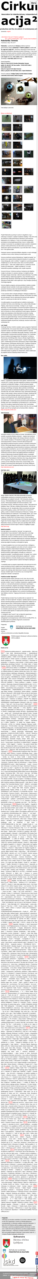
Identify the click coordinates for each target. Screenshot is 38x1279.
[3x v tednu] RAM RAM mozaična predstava (21, 787)
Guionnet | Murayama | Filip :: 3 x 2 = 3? (19, 827)
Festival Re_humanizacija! (7, 898)
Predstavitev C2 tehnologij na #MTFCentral (12, 1108)
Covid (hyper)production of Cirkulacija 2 (17, 926)
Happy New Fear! (31, 1117)
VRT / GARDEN (32, 697)
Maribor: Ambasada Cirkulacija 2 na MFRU (12, 1033)
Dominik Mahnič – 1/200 (29, 969)
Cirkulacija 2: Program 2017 (25, 1064)
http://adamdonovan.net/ (7, 467)
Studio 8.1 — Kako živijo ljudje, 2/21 (10, 904)
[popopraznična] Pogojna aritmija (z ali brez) (13, 789)
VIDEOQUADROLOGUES (31, 666)
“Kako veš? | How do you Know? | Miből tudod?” (19, 704)
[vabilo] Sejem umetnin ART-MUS (17, 711)
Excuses (13, 786)
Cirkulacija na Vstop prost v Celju (16, 1171)
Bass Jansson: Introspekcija (16, 678)
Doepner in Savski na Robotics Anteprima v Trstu (18, 1029)
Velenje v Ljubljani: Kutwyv (8, 1020)
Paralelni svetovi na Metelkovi (28, 1153)
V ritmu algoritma (27, 707)
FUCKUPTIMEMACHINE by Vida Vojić (11, 824)
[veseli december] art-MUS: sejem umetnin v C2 (13, 808)
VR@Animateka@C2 (31, 673)
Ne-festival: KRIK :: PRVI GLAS (14, 773)
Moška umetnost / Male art (21, 1182)
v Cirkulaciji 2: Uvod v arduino (13, 1148)
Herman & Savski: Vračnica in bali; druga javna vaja (22, 1080)
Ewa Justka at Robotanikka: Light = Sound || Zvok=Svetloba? (20, 38)
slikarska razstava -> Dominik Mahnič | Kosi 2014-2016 (21, 1075)
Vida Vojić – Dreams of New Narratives (25, 975)
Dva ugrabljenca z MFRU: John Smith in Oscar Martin (23, 1126)
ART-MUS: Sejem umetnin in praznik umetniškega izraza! (16, 753)
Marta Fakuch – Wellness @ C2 (18, 882)
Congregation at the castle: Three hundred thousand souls (16, 986)
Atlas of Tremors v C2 (7, 1089)
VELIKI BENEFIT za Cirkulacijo (19, 797)
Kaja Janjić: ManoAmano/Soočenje (16, 653)
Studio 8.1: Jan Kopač (30, 862)
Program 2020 (5, 953)
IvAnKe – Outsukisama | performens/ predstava (14, 971)
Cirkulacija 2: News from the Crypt (19, 953)
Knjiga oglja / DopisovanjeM (20, 1038)
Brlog (31, 1202)
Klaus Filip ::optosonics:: (13, 1035)
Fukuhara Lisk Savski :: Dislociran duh (19, 815)
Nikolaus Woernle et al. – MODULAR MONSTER (14, 960)
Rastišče (19, 744)
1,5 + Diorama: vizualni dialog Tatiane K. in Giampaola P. (21, 888)
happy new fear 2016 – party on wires (23, 1102)
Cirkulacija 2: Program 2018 (13, 1026)
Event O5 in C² (30, 1095)
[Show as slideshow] (6, 113)
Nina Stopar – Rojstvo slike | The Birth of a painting (15, 831)
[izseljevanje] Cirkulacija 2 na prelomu (12, 957)
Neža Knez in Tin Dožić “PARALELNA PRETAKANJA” (22, 777)
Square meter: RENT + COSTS (16, 922)
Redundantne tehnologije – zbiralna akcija (25, 1157)
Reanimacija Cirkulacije (7, 1208)
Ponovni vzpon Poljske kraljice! (18, 1040)
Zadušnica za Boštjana (16, 698)
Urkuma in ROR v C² (23, 1097)
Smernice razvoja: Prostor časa (14, 1122)
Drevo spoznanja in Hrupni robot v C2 (23, 1149)
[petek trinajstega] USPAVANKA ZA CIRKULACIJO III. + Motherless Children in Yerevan (19, 709)
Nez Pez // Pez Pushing (29, 1031)
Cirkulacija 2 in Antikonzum (8, 1186)
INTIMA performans (30, 678)
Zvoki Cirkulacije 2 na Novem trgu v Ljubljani (23, 1160)
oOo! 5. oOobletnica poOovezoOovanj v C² (19, 1017)
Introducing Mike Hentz (17, 1095)
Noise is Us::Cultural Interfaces (28, 1111)
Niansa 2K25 (4, 698)
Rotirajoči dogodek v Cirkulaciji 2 (10, 1204)
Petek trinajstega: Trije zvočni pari (20, 1011)
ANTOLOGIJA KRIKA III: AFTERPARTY (16, 667)
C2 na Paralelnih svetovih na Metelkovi (20, 1166)
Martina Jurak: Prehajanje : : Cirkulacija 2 (22, 869)
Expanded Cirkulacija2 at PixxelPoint (11, 1162)
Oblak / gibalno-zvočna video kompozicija (13, 849)
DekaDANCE (18, 1091)
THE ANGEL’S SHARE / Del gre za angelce (12, 778)
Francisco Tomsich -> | (27, 951)
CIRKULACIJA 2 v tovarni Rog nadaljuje (25, 1208)
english (9, 31)
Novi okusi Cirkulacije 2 (21, 1195)
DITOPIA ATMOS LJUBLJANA (10, 707)
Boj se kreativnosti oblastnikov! (9, 1209)
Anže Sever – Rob (19, 1008)
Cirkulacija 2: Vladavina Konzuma (10, 1188)
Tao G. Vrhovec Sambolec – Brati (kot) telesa (13, 895)
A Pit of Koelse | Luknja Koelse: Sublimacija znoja (22, 1018)
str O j (34, 684)
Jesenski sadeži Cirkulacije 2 (25, 1164)
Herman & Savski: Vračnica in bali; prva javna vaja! (14, 1086)
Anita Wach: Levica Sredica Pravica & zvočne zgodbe (16, 860)
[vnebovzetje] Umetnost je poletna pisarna (26, 728)
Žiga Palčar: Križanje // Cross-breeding (11, 680)
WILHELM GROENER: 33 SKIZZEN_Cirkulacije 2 (15, 729)
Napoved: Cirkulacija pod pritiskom (15, 1193)
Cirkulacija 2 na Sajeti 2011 (8, 1155)
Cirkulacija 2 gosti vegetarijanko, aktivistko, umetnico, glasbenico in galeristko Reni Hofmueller (19, 1176)
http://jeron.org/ (5, 526)
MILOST (28, 733)
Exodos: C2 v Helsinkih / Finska (22, 1002)
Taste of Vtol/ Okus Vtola (21, 1133)
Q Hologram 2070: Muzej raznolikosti (15, 935)
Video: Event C (18, 1198)
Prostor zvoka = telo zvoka (28, 1184)
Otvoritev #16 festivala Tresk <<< (19, 700)
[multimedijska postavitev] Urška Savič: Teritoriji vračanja (18, 737)
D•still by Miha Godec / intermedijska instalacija (23, 806)
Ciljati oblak (4, 678)
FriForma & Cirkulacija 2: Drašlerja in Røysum (24, 858)
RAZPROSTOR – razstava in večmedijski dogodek (14, 977)
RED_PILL (29, 702)
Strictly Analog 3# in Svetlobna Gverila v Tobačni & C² (15, 1113)
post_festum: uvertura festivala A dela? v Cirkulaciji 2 (20, 942)
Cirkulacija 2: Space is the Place (9, 1158)
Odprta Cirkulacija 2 (12, 1191)
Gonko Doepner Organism (26, 906)
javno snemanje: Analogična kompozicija (16, 1180)
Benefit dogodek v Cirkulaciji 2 (18, 702)
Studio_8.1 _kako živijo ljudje (22, 948)
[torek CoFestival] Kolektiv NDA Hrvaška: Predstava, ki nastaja (19, 760)
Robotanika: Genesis (9, 41)
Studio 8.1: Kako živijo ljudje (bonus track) (19, 884)
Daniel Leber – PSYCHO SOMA (9, 726)
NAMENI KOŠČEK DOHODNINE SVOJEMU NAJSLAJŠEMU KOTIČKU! (19, 706)
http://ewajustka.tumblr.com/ (8, 409)
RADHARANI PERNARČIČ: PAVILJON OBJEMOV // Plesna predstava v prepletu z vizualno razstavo (19, 682)
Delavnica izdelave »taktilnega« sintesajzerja (12, 673)
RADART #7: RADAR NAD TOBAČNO (15, 1071)
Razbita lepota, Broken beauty (28, 1206)
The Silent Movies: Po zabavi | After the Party (18, 715)
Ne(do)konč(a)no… (14, 991)
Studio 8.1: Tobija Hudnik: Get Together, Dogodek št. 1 (23, 848)
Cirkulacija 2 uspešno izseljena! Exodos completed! (23, 955)
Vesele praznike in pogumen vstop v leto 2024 (24, 751)
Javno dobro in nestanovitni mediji (27, 829)
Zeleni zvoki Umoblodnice (29, 907)
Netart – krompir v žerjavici (24, 1186)
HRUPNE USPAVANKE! (17, 666)
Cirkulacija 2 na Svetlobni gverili (25, 1155)
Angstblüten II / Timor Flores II (27, 958)
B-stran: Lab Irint (16, 969)
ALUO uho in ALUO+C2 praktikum (22, 989)
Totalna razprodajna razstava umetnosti (20, 1200)
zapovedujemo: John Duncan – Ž (14, 897)
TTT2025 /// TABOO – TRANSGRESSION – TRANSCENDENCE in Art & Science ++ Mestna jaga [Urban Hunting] (19, 689)
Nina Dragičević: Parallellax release (11, 1082)
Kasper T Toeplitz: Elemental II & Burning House (14, 864)
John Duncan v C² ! (6, 1077)
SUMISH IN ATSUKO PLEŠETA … (16, 733)
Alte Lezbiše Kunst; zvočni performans (15, 1028)
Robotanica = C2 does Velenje (28, 1084)
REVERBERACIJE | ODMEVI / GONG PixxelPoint (24, 677)
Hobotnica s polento (23, 1202)
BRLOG (23, 1204)
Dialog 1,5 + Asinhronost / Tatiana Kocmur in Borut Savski (22, 893)
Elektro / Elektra (31, 1193)
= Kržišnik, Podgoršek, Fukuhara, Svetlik (25, 724)
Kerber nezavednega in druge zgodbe (21, 1197)
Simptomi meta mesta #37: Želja (21, 1077)
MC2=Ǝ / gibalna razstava (20, 1078)
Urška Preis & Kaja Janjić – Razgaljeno (19, 980)
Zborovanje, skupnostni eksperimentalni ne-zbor (19, 684)
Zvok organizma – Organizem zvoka (14, 1131)
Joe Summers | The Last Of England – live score (23, 984)
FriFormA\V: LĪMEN (31, 897)
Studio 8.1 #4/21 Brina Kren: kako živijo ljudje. (13, 889)
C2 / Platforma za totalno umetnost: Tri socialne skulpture (17, 1128)
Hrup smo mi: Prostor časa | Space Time (12, 1118)
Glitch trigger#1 (11, 744)
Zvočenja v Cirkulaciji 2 (7, 1195)
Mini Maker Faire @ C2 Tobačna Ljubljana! (13, 37)
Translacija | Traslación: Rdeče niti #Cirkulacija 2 (14, 762)
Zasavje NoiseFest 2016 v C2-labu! (23, 1089)
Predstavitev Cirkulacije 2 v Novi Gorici (18, 1173)
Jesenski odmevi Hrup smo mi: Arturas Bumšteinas (22, 1106)
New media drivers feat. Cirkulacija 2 (21, 1168)
